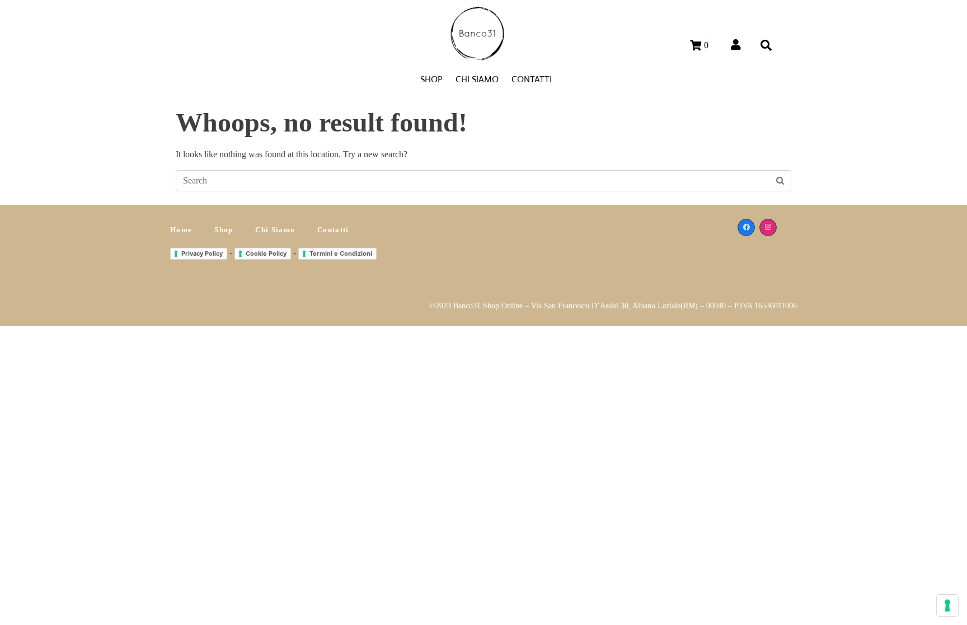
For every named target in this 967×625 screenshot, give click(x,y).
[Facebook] (746, 227)
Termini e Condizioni (340, 253)
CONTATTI (531, 79)
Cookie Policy (266, 253)
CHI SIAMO (477, 79)
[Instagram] (768, 227)
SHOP (431, 79)
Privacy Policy (202, 253)
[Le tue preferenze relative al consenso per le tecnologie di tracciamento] (947, 605)
